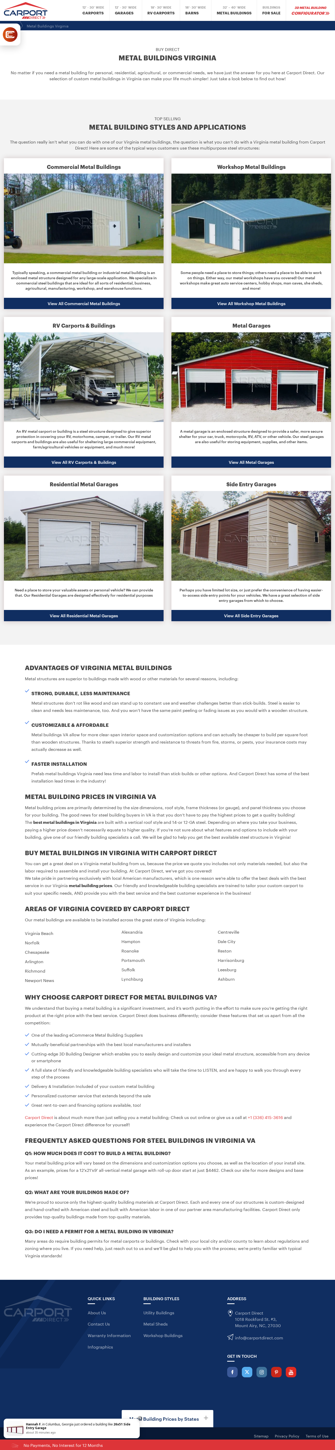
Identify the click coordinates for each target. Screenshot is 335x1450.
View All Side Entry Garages (251, 615)
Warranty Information (109, 1335)
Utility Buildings (158, 1312)
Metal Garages (251, 325)
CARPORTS (93, 10)
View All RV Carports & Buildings (84, 462)
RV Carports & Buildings (84, 325)
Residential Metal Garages (84, 484)
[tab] (167, 1418)
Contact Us (99, 1324)
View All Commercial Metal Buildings (84, 303)
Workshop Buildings (163, 1335)
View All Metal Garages (251, 462)
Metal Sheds (155, 1324)
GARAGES (126, 10)
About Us (97, 1312)
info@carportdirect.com (259, 1337)
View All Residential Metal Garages (84, 615)
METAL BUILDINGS (234, 10)
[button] (167, 1418)
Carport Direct (39, 1117)
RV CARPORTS (161, 10)
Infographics (100, 1347)
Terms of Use (317, 1435)
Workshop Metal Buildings (251, 166)
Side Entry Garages (251, 484)
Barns (195, 10)
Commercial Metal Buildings (84, 166)
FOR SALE (271, 10)
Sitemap (261, 1435)
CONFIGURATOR (308, 10)
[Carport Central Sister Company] (10, 34)
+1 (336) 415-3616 (265, 1117)
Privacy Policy (287, 1435)
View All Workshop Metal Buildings (251, 303)
